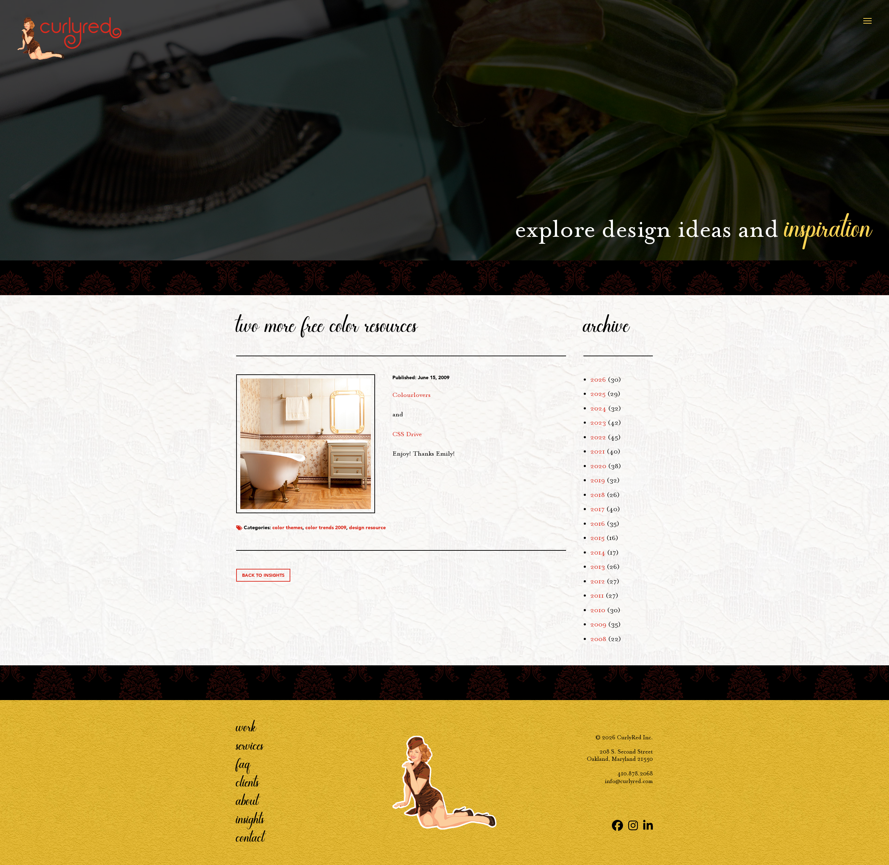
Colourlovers (411, 395)
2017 (597, 509)
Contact (250, 837)
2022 (598, 437)
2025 (598, 394)
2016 (597, 523)
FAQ (243, 763)
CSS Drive (407, 434)
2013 (597, 567)
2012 (597, 581)
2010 (597, 610)
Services (250, 745)
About (247, 800)
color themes (287, 527)
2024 (598, 408)
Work (246, 726)
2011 (597, 595)
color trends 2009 (325, 527)
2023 (598, 422)
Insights (250, 818)
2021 (597, 451)
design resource (367, 527)
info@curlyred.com (629, 781)
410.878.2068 (635, 773)
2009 (598, 624)
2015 (597, 538)
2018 (597, 495)
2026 (598, 379)
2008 (598, 639)
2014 (597, 552)
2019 (597, 480)
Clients (247, 781)
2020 (598, 466)
